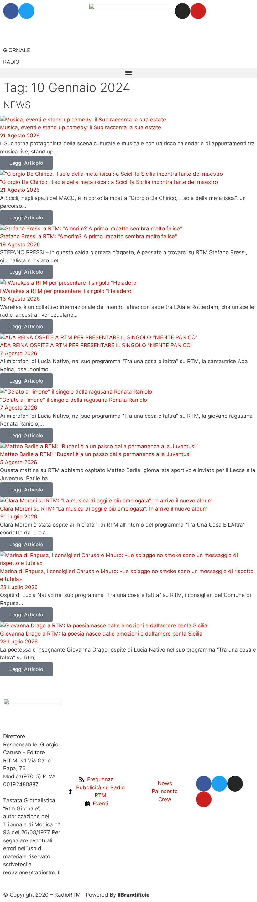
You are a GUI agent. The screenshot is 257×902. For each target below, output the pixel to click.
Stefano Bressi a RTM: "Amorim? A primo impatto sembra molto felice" (88, 236)
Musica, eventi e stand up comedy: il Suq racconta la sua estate (80, 127)
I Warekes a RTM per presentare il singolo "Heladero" (67, 291)
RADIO (11, 62)
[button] (128, 73)
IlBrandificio (134, 895)
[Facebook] (11, 11)
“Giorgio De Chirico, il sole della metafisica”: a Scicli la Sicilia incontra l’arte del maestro (109, 182)
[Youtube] (198, 11)
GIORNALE (16, 50)
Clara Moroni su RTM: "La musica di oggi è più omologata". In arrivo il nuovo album (103, 509)
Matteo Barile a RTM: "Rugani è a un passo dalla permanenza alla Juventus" (95, 454)
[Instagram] (182, 11)
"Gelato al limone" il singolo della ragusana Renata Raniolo (73, 400)
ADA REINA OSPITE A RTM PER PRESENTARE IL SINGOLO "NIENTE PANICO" (96, 345)
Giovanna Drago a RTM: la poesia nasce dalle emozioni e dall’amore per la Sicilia (101, 634)
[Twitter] (26, 11)
